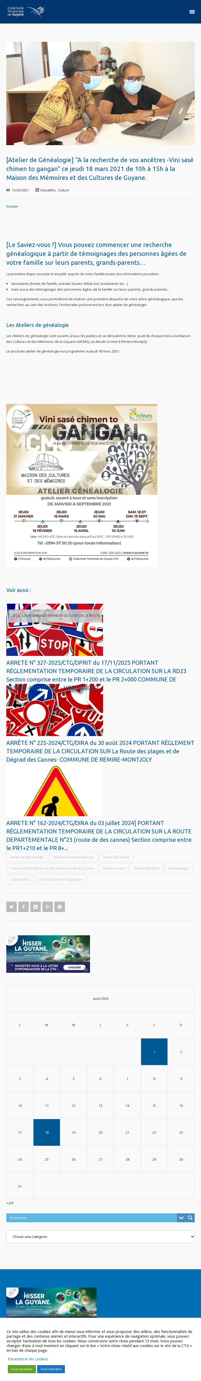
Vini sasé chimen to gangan (60, 879)
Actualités (48, 190)
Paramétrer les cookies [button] (28, 1358)
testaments (21, 879)
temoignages (179, 868)
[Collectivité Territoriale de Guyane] (26, 11)
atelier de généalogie (27, 857)
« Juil (9, 1202)
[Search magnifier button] (190, 1217)
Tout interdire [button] (51, 1369)
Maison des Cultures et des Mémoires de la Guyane (53, 868)
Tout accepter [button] (22, 1369)
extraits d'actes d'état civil (73, 857)
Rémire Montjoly (146, 868)
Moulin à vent (114, 868)
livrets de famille (116, 857)
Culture (63, 190)
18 (47, 1132)
